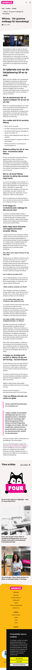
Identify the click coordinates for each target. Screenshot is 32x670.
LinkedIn (11, 446)
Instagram (23, 446)
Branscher (16, 595)
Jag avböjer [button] (19, 661)
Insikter (8, 8)
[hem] (7, 2)
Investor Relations (16, 597)
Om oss (16, 592)
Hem (3, 8)
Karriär (16, 627)
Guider (16, 622)
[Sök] (26, 2)
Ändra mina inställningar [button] (19, 664)
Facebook (16, 446)
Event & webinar (16, 615)
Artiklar (14, 8)
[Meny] (29, 2)
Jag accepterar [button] (19, 658)
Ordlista (16, 603)
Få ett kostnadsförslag (16, 605)
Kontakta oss (16, 608)
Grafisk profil (16, 600)
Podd (16, 620)
